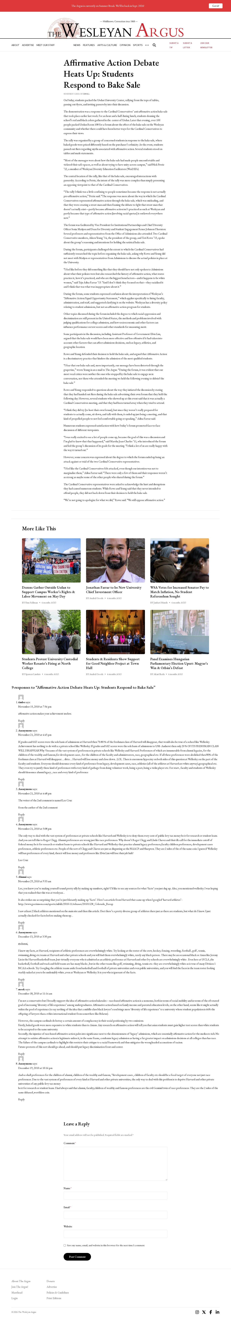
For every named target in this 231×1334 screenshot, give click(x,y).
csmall (86, 94)
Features (89, 45)
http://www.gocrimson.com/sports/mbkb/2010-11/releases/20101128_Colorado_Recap (65, 904)
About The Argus (20, 1281)
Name (68, 1188)
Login (14, 1298)
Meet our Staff (46, 45)
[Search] (154, 45)
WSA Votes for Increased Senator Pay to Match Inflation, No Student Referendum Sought (179, 591)
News (77, 45)
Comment (70, 1143)
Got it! (215, 6)
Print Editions (54, 1298)
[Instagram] (197, 1312)
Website (68, 1226)
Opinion (125, 45)
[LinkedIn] (217, 1312)
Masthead (16, 1292)
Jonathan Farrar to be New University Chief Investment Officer (113, 589)
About (15, 45)
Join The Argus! (19, 1287)
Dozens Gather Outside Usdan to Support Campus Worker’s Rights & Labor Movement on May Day (48, 591)
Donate (51, 1281)
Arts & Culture (107, 45)
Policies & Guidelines (58, 1292)
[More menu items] (147, 45)
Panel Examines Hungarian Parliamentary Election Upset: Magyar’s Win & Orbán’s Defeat (179, 663)
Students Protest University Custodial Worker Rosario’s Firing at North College (50, 663)
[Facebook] (211, 1312)
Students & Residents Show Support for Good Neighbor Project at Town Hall (113, 663)
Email (67, 1207)
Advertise (28, 45)
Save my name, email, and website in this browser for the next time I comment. (106, 1245)
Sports (138, 45)
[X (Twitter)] (204, 1312)
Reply (21, 720)
